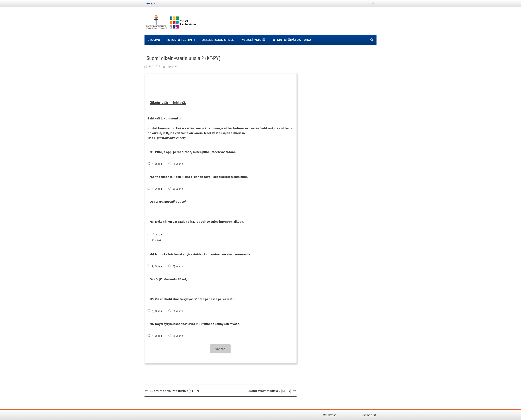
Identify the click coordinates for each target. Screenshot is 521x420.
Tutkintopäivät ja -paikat (292, 40)
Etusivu (154, 40)
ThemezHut (369, 415)
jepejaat (172, 66)
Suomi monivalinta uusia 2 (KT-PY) (174, 391)
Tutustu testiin (179, 40)
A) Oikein (157, 164)
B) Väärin (178, 164)
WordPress (329, 415)
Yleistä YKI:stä (253, 40)
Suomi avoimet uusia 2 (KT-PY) (269, 391)
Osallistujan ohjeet (218, 40)
